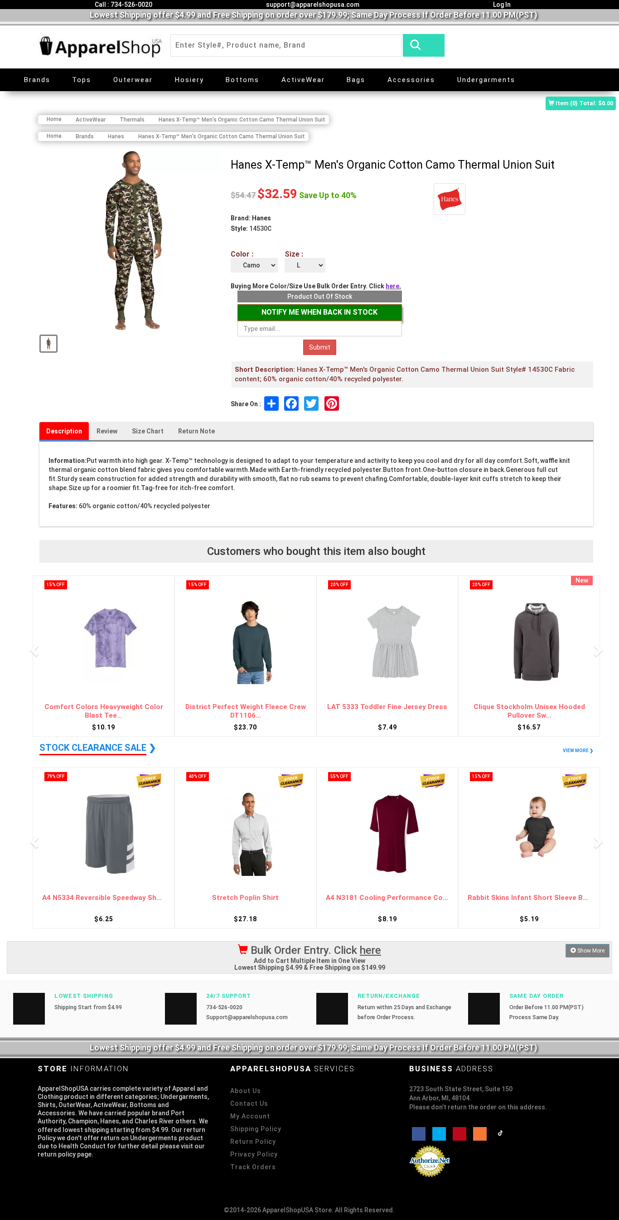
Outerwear (133, 80)
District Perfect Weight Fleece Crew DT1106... (245, 711)
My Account (250, 1116)
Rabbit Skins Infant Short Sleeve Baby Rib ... (529, 898)
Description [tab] (64, 431)
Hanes (261, 218)
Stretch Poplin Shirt (245, 898)
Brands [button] (37, 80)
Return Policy (253, 1141)
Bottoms (242, 80)
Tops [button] (81, 80)
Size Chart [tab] (148, 431)
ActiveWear (303, 80)
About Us (245, 1090)
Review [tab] (107, 431)
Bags (356, 80)
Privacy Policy (254, 1154)
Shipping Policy (255, 1129)
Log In (501, 4)
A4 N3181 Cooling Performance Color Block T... (387, 898)
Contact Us (249, 1103)
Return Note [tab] (196, 431)
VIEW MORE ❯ (578, 750)
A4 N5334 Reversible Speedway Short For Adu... (103, 898)
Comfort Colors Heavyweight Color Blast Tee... (103, 711)
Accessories (411, 80)
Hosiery (189, 80)
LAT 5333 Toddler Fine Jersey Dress (387, 707)
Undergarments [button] (486, 80)
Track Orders (253, 1167)
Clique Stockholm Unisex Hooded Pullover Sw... (529, 711)
